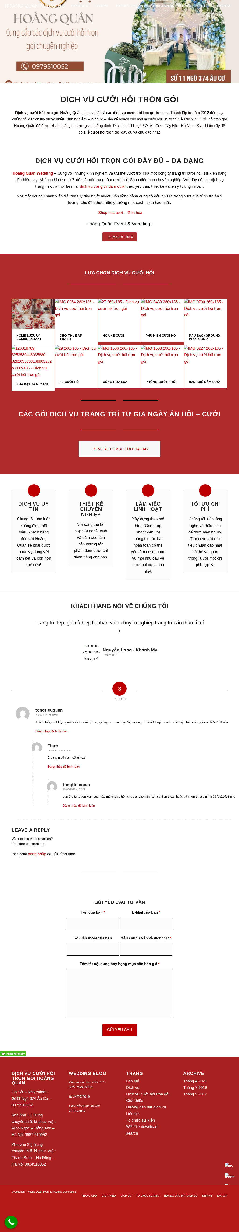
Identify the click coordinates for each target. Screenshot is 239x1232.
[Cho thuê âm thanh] (76, 314)
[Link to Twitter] (216, 1190)
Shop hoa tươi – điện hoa (120, 212)
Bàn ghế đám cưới (205, 382)
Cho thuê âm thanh (71, 337)
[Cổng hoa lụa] (119, 360)
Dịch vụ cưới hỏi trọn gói (147, 1094)
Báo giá (132, 1081)
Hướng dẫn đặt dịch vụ (146, 1107)
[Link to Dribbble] (223, 1190)
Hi (70, 1096)
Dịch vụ (132, 1087)
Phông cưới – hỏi (161, 382)
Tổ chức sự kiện (140, 1120)
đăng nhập (37, 854)
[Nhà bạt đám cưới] (33, 361)
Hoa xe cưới (113, 335)
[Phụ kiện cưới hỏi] (162, 314)
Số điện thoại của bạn (93, 938)
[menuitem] (55, 6)
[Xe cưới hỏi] (76, 360)
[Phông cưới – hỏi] (162, 360)
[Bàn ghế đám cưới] (205, 360)
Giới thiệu (134, 1100)
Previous (22, 625)
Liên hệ (132, 1114)
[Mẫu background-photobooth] (205, 314)
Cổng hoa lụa (115, 382)
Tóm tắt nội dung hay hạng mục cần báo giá (120, 964)
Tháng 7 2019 (195, 1087)
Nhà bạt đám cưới (32, 384)
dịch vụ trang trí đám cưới (102, 186)
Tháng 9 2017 (195, 1094)
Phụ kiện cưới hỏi (161, 335)
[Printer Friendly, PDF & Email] (13, 1053)
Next (217, 625)
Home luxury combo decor (28, 337)
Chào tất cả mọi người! (84, 1106)
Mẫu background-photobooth (205, 337)
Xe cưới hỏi (70, 382)
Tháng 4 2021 (195, 1081)
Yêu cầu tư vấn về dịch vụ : (146, 938)
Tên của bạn (93, 912)
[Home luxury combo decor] (33, 314)
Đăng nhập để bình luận (51, 731)
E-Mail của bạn (146, 912)
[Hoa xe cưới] (119, 314)
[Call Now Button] (11, 1222)
